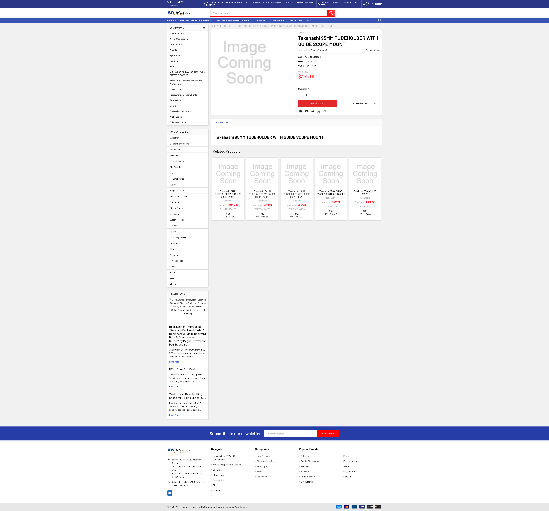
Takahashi (175, 149)
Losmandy (175, 243)
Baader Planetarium (179, 143)
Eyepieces (175, 55)
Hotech (173, 225)
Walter (173, 184)
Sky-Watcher (176, 167)
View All (173, 284)
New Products (177, 33)
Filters (173, 66)
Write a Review (372, 49)
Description (221, 122)
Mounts (173, 50)
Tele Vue (174, 155)
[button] (359, 103)
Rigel (172, 272)
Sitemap (217, 490)
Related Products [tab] (226, 151)
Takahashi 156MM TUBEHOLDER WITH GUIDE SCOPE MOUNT (262, 194)
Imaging (174, 61)
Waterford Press (178, 219)
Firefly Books (176, 208)
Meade (173, 266)
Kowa (173, 172)
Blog (309, 20)
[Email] (306, 111)
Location (260, 20)
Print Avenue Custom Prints (183, 95)
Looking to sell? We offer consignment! (189, 20)
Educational (176, 100)
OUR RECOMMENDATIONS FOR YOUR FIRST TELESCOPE (187, 73)
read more (174, 361)
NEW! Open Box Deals (182, 369)
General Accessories (180, 111)
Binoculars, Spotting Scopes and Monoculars (186, 82)
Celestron (174, 137)
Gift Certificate (178, 122)
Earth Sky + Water (178, 237)
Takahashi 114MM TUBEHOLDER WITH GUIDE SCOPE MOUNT (228, 194)
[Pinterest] (324, 111)
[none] (244, 62)
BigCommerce (208, 506)
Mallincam (174, 202)
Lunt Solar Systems (179, 196)
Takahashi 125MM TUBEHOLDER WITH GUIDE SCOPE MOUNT (297, 194)
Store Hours (277, 20)
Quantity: (304, 88)
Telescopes (176, 44)
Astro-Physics (177, 161)
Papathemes (240, 506)
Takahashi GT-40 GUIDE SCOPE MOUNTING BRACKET (331, 192)
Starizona (174, 249)
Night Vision (176, 117)
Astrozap (174, 254)
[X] (318, 111)
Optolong (174, 213)
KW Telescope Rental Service (233, 20)
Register (378, 3)
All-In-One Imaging (179, 39)
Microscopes (176, 89)
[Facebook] (379, 20)
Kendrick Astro (177, 178)
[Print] (312, 111)
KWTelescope (176, 260)
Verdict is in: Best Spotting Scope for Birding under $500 (187, 395)
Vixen (172, 278)
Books (173, 106)
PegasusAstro (177, 190)
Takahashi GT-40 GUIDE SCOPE (365, 192)
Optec (173, 231)
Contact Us (295, 20)
